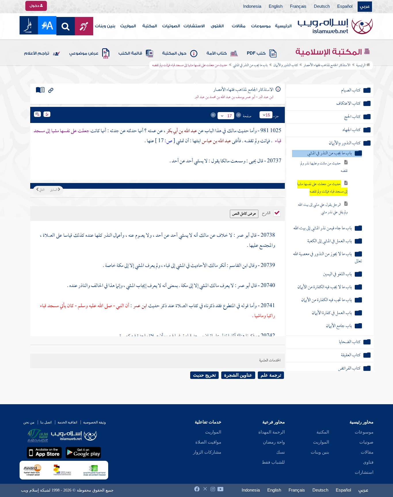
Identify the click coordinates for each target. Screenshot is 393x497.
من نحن (28, 422)
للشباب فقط (273, 462)
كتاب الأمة (217, 53)
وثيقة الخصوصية (94, 422)
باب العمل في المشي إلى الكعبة (329, 241)
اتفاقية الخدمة (67, 422)
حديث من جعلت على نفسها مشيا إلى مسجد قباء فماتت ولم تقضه (322, 188)
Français (298, 6)
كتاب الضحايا (349, 342)
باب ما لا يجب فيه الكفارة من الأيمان (324, 287)
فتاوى (368, 462)
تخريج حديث (204, 375)
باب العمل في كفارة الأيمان (332, 313)
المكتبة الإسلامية (329, 52)
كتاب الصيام (350, 90)
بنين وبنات (105, 26)
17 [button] (229, 115)
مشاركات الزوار (207, 452)
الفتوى (217, 26)
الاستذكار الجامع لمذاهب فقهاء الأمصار (327, 65)
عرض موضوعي (83, 53)
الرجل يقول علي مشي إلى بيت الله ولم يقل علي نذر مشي (323, 209)
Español (344, 6)
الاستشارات (194, 26)
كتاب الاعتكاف (348, 103)
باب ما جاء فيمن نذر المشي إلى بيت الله (322, 228)
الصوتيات (171, 26)
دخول (35, 6)
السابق (54, 190)
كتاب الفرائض (349, 368)
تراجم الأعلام (36, 53)
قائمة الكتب (130, 53)
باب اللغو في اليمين (337, 274)
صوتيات (366, 442)
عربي (365, 6)
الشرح (266, 212)
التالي (41, 190)
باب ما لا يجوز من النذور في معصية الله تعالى (327, 258)
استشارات (364, 472)
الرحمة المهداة (271, 432)
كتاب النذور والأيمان (285, 65)
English (276, 6)
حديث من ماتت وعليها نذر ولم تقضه (324, 167)
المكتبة (149, 26)
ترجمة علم (271, 375)
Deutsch (322, 6)
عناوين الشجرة (238, 375)
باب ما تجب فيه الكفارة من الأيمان (326, 300)
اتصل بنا (45, 422)
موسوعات (261, 26)
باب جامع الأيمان (339, 326)
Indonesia (252, 6)
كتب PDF (256, 53)
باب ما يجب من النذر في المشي (250, 65)
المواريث (128, 26)
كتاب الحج (352, 117)
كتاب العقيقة (350, 355)
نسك (280, 452)
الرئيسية (283, 26)
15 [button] (268, 115)
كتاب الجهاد (351, 130)
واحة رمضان (274, 442)
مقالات (238, 26)
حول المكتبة (174, 53)
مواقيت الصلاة (208, 442)
